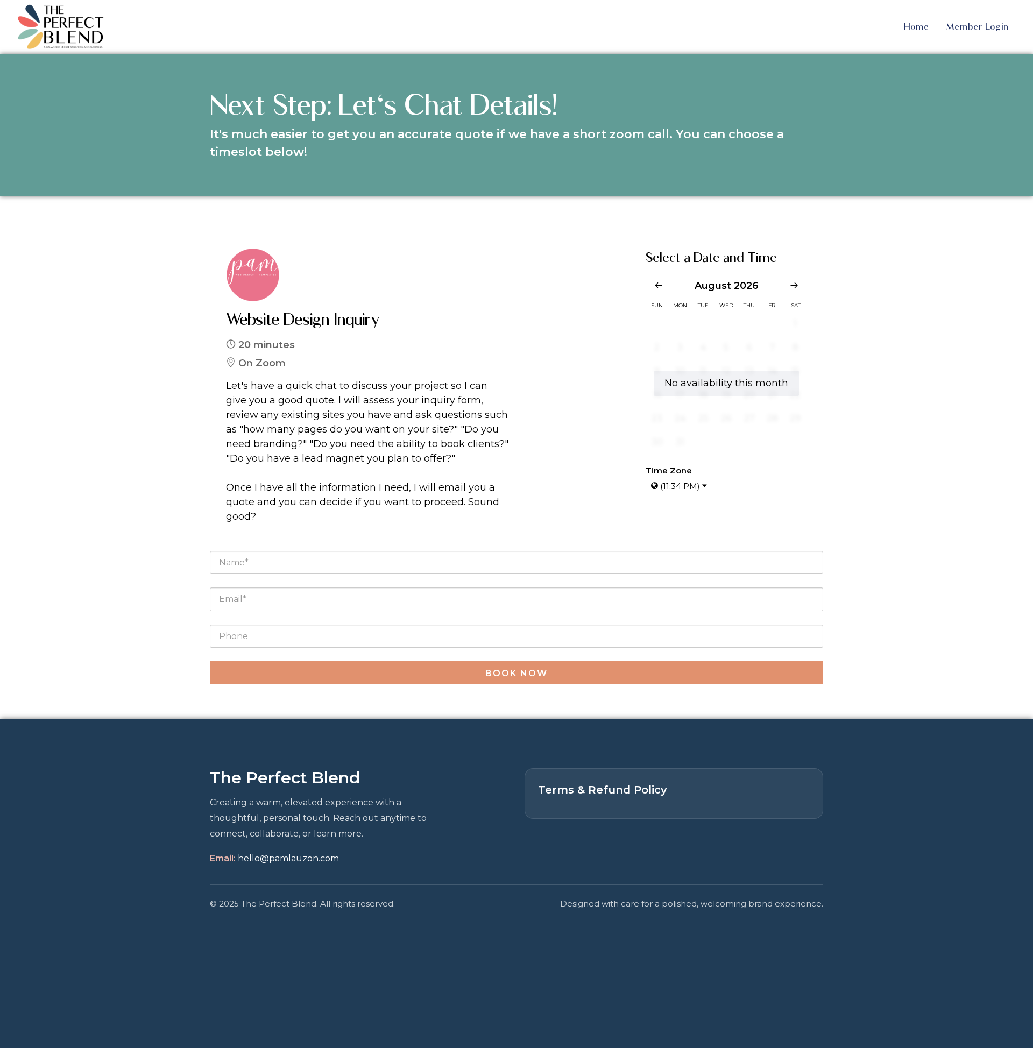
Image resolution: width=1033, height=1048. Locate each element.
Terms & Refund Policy (602, 789)
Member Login (977, 27)
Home (916, 27)
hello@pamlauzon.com (288, 858)
